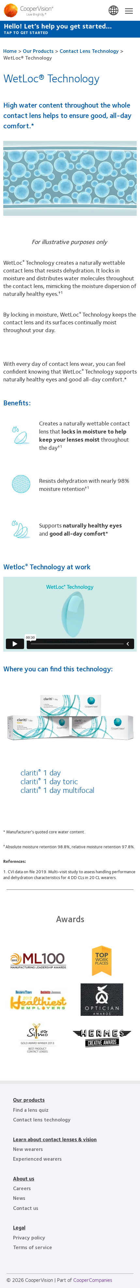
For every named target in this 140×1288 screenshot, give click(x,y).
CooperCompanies (92, 1280)
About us (23, 1178)
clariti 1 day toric (49, 781)
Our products (29, 1100)
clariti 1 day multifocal (57, 789)
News (19, 1198)
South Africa (114, 11)
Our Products (38, 51)
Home (10, 51)
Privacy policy (29, 1237)
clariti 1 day (41, 772)
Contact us (25, 1208)
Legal (19, 1227)
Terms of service (32, 1247)
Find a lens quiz (31, 1110)
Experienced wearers (37, 1159)
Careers (22, 1188)
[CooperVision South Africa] (70, 10)
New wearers (28, 1149)
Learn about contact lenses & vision (55, 1139)
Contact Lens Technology (89, 51)
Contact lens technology (42, 1119)
